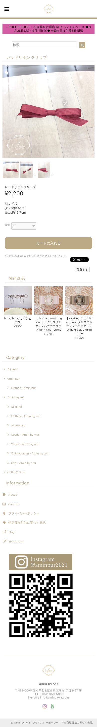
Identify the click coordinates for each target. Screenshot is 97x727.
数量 (7, 224)
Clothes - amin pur (23, 388)
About (12, 494)
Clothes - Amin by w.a (25, 416)
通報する (82, 269)
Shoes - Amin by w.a (25, 444)
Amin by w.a (15, 397)
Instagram (16, 541)
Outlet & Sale (16, 472)
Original (16, 406)
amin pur (13, 378)
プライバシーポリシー (24, 513)
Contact (13, 504)
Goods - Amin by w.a (25, 434)
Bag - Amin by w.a (23, 463)
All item (12, 369)
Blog (11, 532)
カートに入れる (48, 243)
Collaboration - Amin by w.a (29, 453)
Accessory (18, 425)
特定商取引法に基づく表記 (27, 522)
